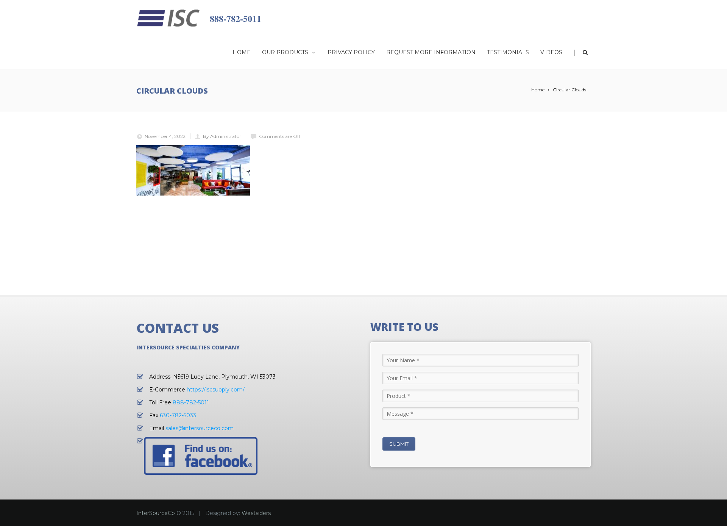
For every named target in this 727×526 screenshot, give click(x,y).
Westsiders (256, 513)
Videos (551, 52)
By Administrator (222, 136)
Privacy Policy (351, 52)
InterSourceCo (155, 513)
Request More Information (431, 52)
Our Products (285, 52)
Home (241, 52)
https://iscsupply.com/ (216, 389)
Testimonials (508, 52)
